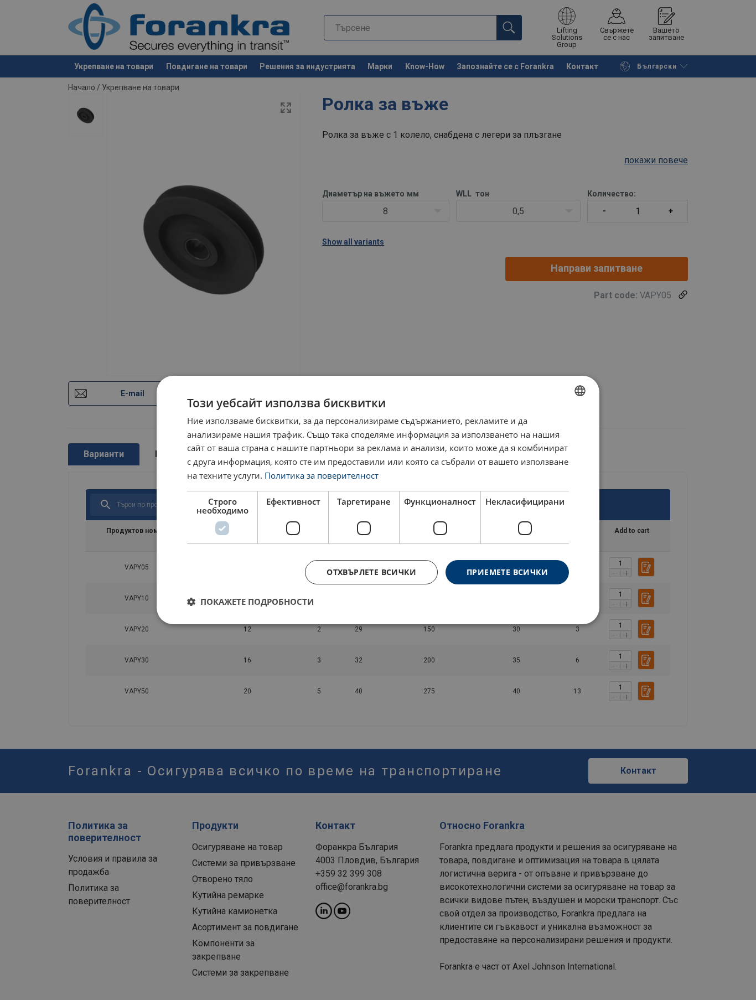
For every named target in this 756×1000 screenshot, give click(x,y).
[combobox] (580, 390)
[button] (250, 601)
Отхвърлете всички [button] (371, 572)
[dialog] (378, 500)
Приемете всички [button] (507, 572)
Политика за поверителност (322, 475)
